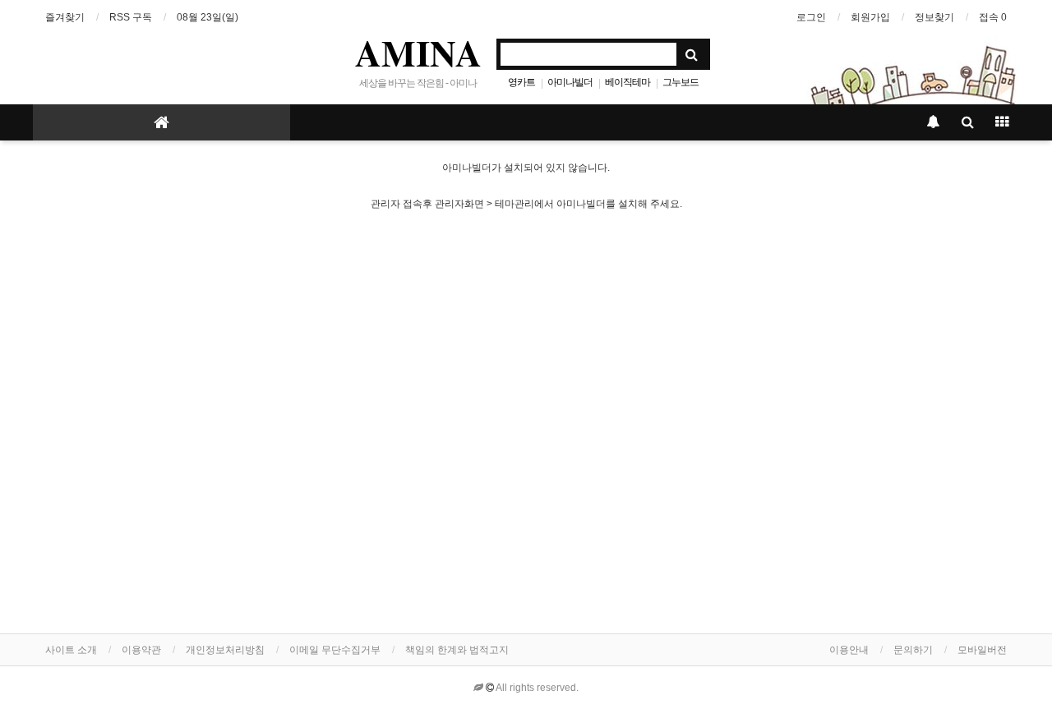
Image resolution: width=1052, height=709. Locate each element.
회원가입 (870, 17)
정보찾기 (934, 17)
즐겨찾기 (65, 17)
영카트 (521, 82)
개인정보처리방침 (225, 650)
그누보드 (680, 82)
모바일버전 (982, 650)
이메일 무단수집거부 (335, 650)
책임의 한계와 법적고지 (457, 650)
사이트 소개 (71, 650)
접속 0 (993, 17)
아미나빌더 (570, 82)
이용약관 (141, 650)
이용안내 (849, 650)
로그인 (811, 17)
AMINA (418, 52)
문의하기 (913, 650)
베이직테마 (627, 82)
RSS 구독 (130, 17)
